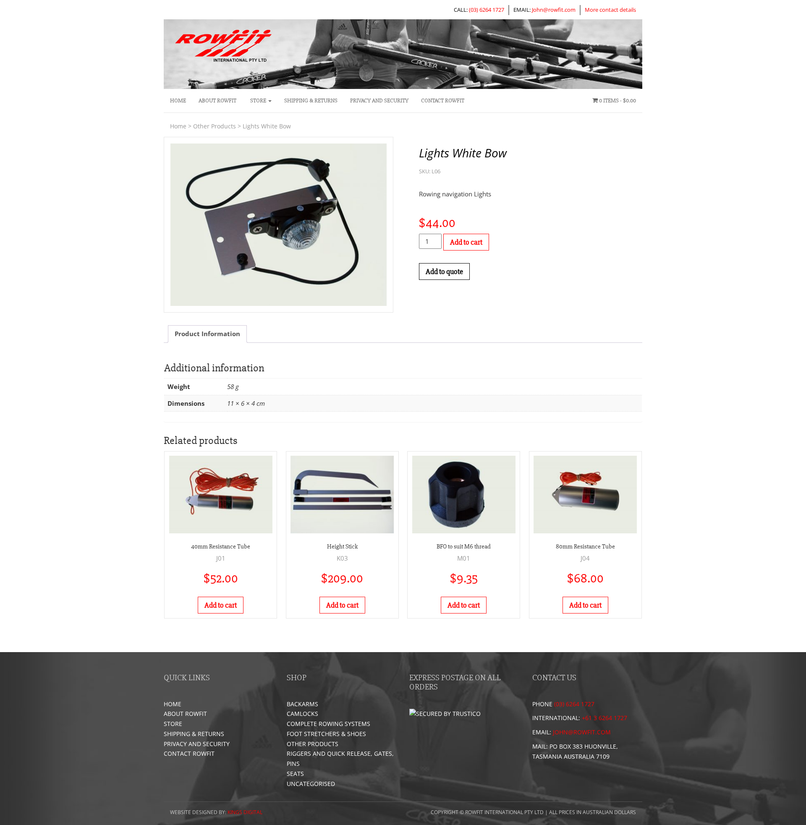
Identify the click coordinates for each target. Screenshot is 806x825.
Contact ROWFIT (442, 100)
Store (258, 100)
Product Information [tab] (207, 333)
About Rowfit (217, 100)
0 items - (617, 100)
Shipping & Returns (311, 100)
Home (178, 100)
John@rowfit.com (554, 9)
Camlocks (302, 714)
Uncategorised (311, 784)
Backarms (302, 704)
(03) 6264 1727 (486, 9)
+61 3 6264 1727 (604, 718)
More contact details (610, 9)
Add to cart (466, 242)
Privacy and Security (379, 100)
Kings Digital (245, 812)
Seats (295, 774)
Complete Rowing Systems (328, 724)
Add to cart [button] (220, 605)
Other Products (214, 126)
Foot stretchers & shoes (326, 734)
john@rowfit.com (582, 732)
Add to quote (444, 271)
